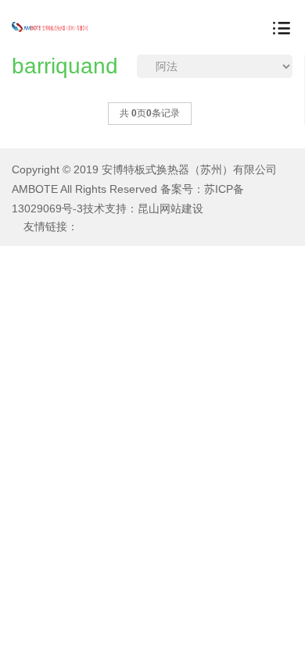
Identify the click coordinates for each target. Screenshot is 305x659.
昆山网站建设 (170, 208)
